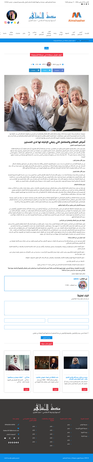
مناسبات (18, 33)
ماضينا (4, 33)
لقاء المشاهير (41, 33)
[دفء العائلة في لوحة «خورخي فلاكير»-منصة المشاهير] (46, 362)
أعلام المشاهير (80, 33)
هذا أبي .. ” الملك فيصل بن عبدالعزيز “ (18, 377)
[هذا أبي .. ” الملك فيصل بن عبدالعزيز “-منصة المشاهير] (17, 362)
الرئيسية (87, 33)
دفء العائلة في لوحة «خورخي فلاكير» (47, 377)
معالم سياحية (11, 33)
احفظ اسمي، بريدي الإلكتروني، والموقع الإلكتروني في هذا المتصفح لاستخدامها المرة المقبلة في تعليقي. (59, 333)
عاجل (24, 33)
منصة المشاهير (66, 458)
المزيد (84, 389)
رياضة (55, 33)
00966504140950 (10, 424)
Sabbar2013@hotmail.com (11, 430)
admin (44, 64)
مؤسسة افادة (8, 458)
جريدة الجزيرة (84, 432)
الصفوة (67, 33)
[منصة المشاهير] (42, 17)
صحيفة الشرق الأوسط (81, 428)
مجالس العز (34, 33)
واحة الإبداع (60, 33)
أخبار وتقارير (73, 33)
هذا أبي (29, 33)
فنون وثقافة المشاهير (48, 33)
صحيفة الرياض (83, 424)
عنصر (68, 424)
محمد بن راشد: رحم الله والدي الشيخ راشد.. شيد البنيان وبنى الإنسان (76, 378)
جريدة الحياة (84, 436)
